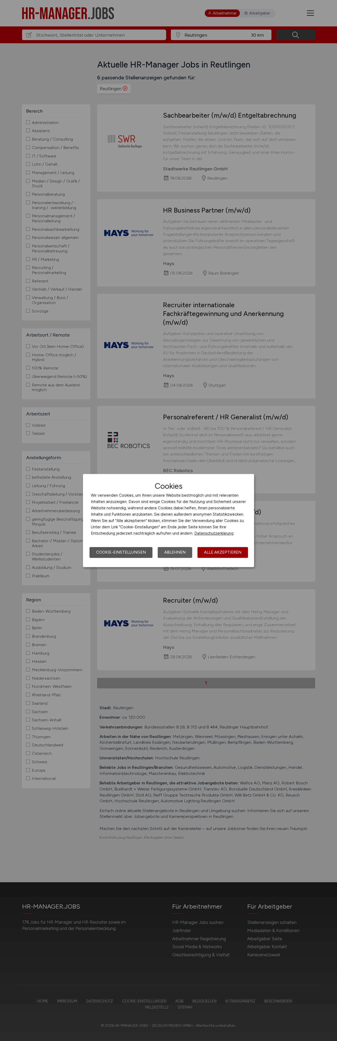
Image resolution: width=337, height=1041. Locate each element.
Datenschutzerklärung (214, 533)
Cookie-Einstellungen (121, 552)
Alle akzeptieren (222, 552)
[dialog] (168, 520)
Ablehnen (175, 552)
